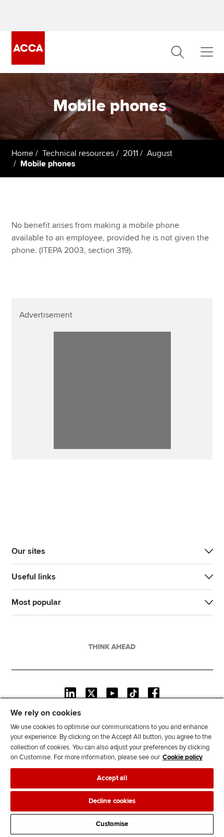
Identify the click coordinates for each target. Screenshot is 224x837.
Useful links (33, 577)
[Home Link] (112, 646)
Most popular (36, 602)
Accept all (112, 778)
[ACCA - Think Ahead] (28, 62)
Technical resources (78, 153)
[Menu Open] (206, 52)
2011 (130, 153)
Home (22, 153)
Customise (112, 824)
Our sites (28, 551)
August (159, 153)
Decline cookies (112, 801)
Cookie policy (183, 757)
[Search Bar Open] (177, 52)
